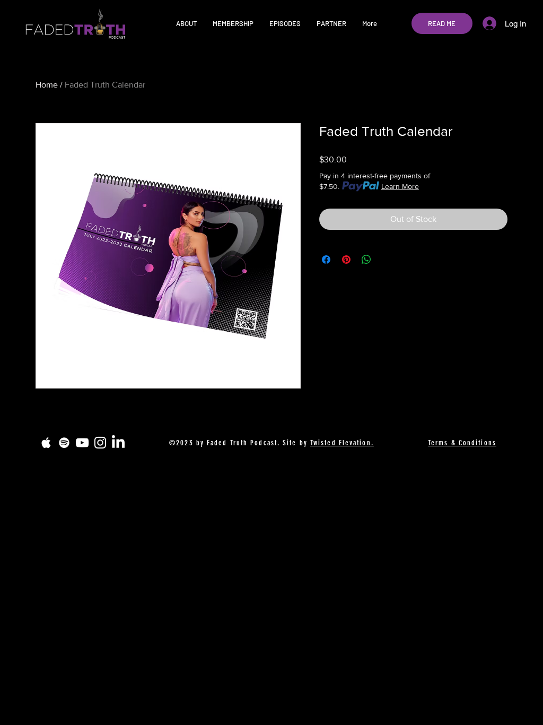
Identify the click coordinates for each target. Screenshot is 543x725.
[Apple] (46, 443)
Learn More (400, 186)
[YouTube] (82, 443)
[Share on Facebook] (326, 259)
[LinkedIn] (118, 443)
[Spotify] (64, 443)
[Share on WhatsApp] (366, 259)
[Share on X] (386, 259)
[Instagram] (100, 443)
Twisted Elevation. (342, 442)
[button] (186, 23)
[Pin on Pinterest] (346, 259)
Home (47, 84)
